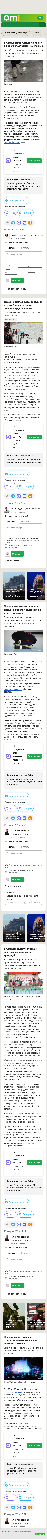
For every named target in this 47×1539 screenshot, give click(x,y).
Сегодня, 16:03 (12, 902)
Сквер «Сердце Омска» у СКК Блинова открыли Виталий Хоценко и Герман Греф (24, 1187)
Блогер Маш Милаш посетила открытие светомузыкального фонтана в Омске (21, 1471)
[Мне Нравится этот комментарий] (25, 902)
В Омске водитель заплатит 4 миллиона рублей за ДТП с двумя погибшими (24, 781)
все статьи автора (18, 238)
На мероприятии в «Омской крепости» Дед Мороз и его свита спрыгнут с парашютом (23, 186)
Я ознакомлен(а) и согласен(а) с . (20, 273)
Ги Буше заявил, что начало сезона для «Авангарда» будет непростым (24, 461)
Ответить (36, 902)
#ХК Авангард (10, 319)
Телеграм (27, 212)
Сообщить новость (18, 200)
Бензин (37, 32)
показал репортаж (12, 1392)
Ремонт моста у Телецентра (15, 32)
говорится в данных (13, 689)
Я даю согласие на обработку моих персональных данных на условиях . (23, 267)
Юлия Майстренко (20, 830)
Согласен (40, 1534)
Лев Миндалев (18, 508)
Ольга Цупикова (19, 235)
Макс (12, 212)
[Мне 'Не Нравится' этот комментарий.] (30, 902)
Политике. (13, 1537)
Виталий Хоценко (12, 142)
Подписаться (34, 160)
